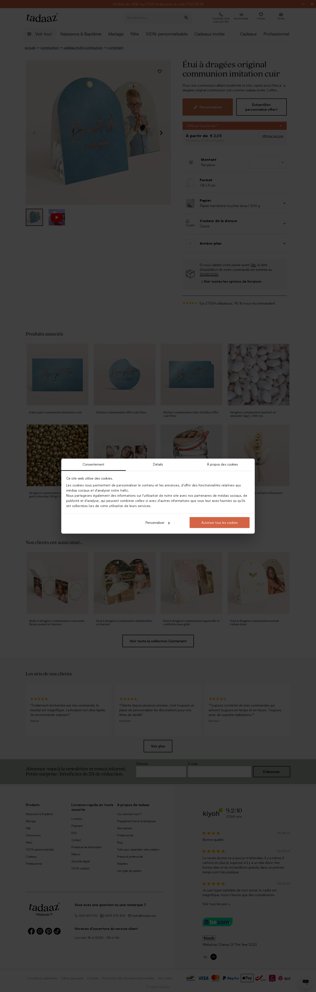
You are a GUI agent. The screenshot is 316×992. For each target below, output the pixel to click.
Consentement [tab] (93, 464)
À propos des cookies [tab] (222, 464)
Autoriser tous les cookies (219, 523)
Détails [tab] (158, 464)
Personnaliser (155, 523)
